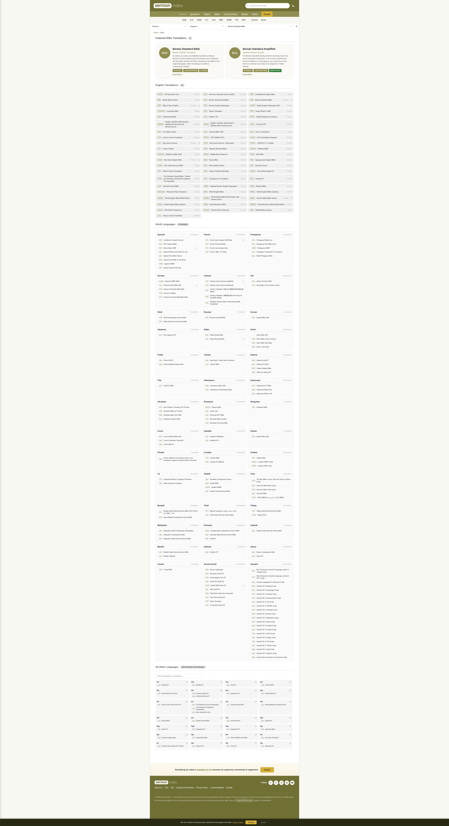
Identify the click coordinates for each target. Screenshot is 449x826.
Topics (207, 14)
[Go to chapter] (296, 26)
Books (244, 14)
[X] (276, 783)
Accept (251, 822)
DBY (244, 20)
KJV (192, 20)
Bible (217, 14)
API (172, 787)
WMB (229, 20)
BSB (184, 20)
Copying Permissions (185, 787)
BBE (221, 20)
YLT (206, 20)
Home (156, 33)
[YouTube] (292, 783)
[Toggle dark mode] (293, 6)
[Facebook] (270, 783)
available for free (204, 770)
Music (263, 20)
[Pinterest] (287, 783)
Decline (263, 822)
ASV (214, 20)
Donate (267, 14)
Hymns (255, 20)
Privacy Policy (202, 787)
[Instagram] (281, 783)
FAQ (166, 787)
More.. (255, 14)
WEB (199, 20)
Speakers (195, 14)
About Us (158, 787)
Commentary (230, 14)
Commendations (217, 787)
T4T (236, 20)
